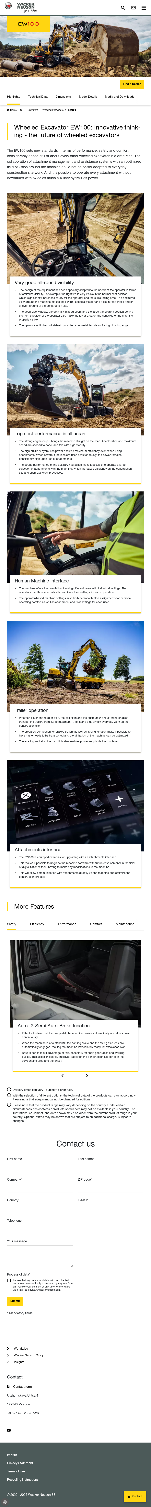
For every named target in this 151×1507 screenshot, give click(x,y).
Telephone (14, 1220)
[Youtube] (9, 1430)
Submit (15, 1301)
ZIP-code (85, 1179)
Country (13, 1200)
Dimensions (63, 96)
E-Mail (83, 1200)
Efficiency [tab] (37, 924)
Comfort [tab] (96, 924)
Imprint (12, 1455)
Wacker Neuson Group (28, 1355)
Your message (17, 1241)
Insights (18, 1362)
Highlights (13, 96)
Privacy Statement (20, 1463)
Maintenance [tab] (125, 924)
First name (14, 1159)
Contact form (22, 1387)
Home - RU (16, 109)
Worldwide (20, 1348)
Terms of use (16, 1471)
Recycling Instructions (23, 1479)
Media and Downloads (119, 96)
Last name (86, 1159)
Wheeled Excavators (53, 109)
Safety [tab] (11, 924)
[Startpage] (21, 7)
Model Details (88, 96)
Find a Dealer (132, 84)
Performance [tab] (67, 924)
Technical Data (38, 96)
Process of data (18, 1274)
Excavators (32, 109)
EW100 (72, 110)
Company (14, 1179)
